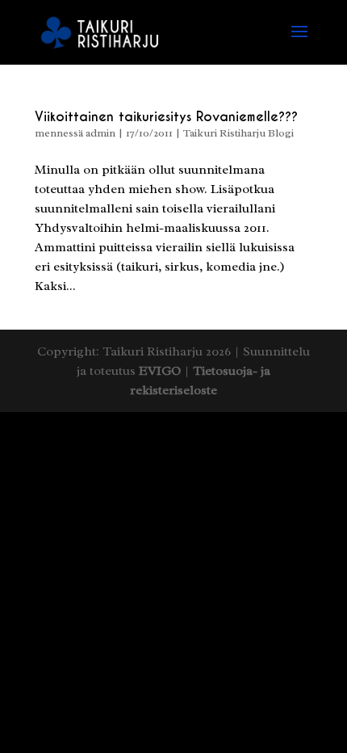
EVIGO (160, 371)
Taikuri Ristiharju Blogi (238, 133)
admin (100, 133)
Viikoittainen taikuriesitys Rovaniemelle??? (166, 116)
